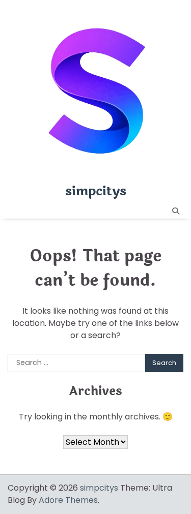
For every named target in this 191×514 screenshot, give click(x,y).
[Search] (175, 211)
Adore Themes (68, 500)
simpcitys (95, 191)
